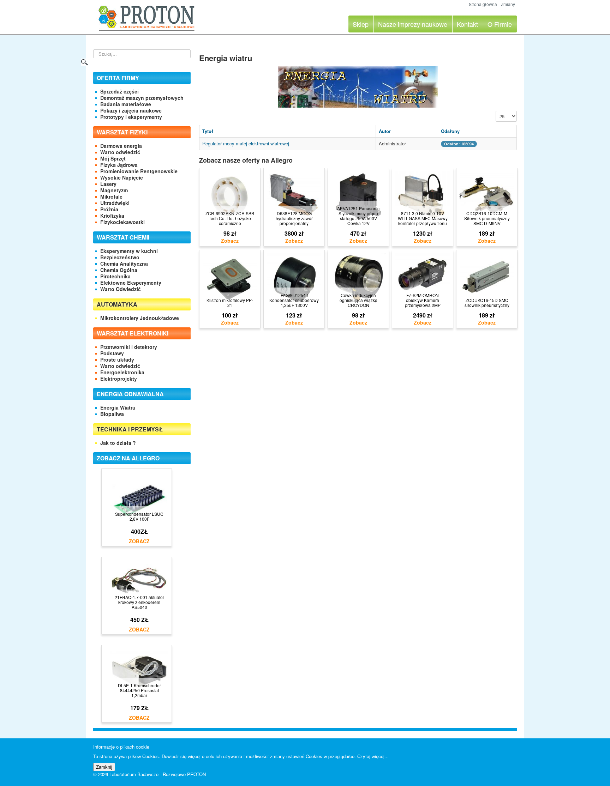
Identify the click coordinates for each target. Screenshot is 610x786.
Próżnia (109, 209)
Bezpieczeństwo (119, 257)
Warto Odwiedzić (120, 289)
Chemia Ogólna (118, 270)
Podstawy (112, 353)
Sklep (361, 24)
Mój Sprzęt (113, 158)
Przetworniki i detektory (128, 347)
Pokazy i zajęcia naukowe (131, 110)
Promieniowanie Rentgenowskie (139, 171)
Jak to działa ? (118, 443)
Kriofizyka (112, 215)
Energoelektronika (122, 372)
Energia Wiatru (118, 407)
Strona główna (483, 4)
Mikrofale (111, 196)
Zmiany (508, 4)
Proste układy (117, 359)
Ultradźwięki (115, 203)
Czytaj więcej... (373, 756)
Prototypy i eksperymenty (131, 117)
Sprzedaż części (119, 91)
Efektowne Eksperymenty (130, 282)
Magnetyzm (114, 190)
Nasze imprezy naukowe (412, 24)
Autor (385, 131)
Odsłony (450, 131)
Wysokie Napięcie (121, 177)
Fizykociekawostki (122, 222)
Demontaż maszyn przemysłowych (142, 98)
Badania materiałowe (125, 104)
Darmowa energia (121, 146)
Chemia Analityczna (124, 263)
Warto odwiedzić (120, 152)
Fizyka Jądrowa (119, 165)
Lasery (108, 184)
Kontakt (467, 24)
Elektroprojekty (118, 378)
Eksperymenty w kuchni (129, 251)
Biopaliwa (112, 414)
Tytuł (207, 131)
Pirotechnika (115, 276)
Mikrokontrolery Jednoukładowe (139, 318)
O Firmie (500, 24)
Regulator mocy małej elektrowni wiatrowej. (246, 143)
